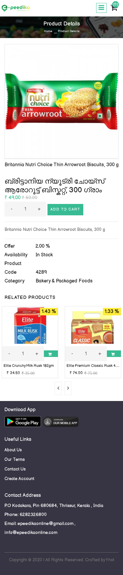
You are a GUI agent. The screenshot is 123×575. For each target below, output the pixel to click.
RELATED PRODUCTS (30, 297)
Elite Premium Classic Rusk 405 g (95, 366)
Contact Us (15, 469)
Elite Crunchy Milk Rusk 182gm (29, 366)
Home (48, 31)
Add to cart (65, 209)
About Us (13, 450)
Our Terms (14, 459)
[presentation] (58, 388)
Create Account (19, 478)
